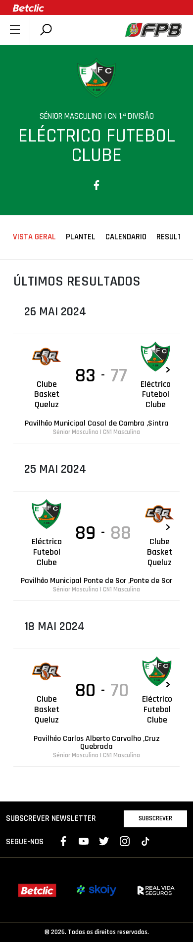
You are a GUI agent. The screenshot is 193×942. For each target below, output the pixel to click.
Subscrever (155, 818)
